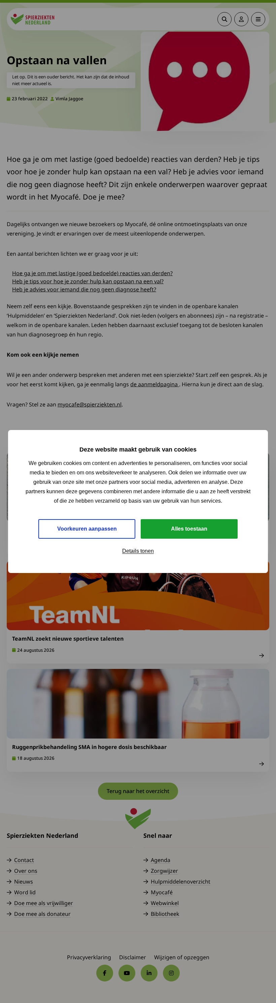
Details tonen (138, 551)
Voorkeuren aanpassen (87, 529)
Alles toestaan (189, 529)
